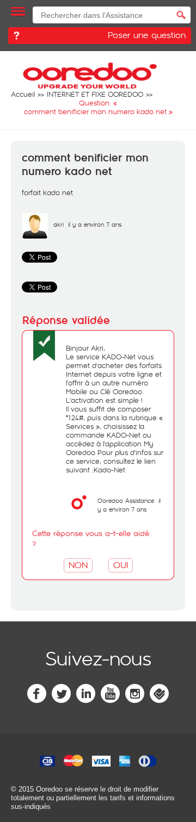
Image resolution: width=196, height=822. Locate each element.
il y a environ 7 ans (129, 504)
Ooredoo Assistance (125, 500)
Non (78, 564)
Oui (120, 564)
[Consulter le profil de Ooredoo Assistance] (79, 513)
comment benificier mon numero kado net (85, 165)
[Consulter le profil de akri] (35, 236)
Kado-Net (109, 470)
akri (58, 224)
